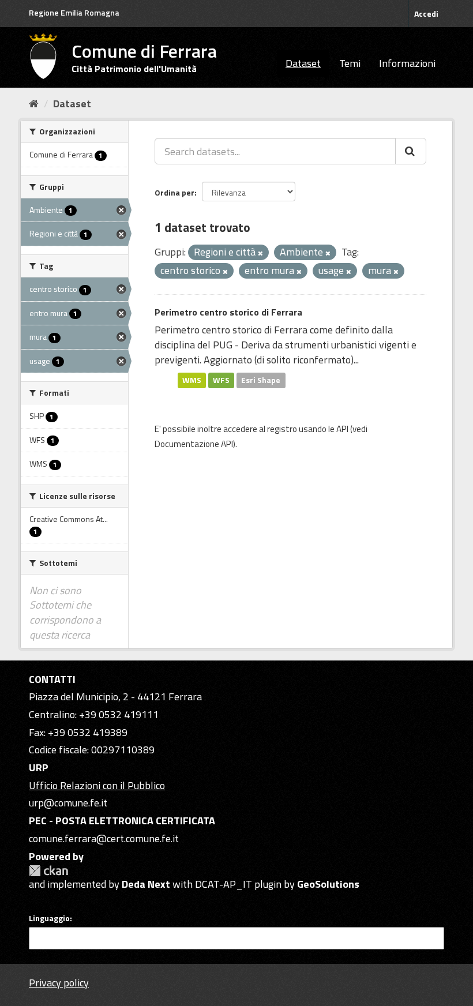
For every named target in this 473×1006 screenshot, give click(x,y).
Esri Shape (260, 380)
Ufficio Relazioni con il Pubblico (97, 785)
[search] (410, 151)
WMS (191, 380)
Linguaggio (49, 918)
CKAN (48, 871)
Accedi (426, 13)
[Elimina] (260, 253)
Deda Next (146, 884)
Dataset (303, 63)
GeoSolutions (328, 884)
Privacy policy (59, 982)
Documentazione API (194, 444)
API (342, 429)
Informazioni (407, 63)
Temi (350, 63)
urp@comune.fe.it (68, 802)
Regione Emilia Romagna (74, 12)
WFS (221, 380)
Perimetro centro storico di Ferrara (228, 312)
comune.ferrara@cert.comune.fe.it (104, 838)
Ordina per (174, 192)
